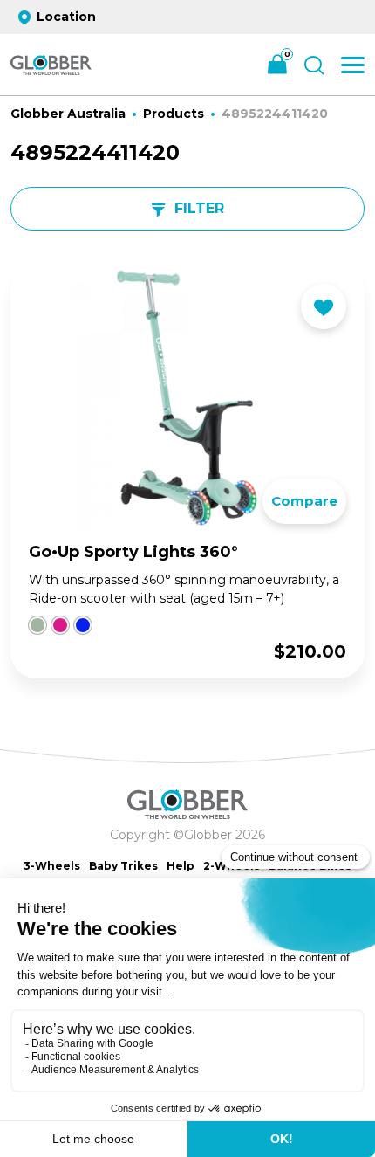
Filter (199, 208)
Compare (304, 500)
